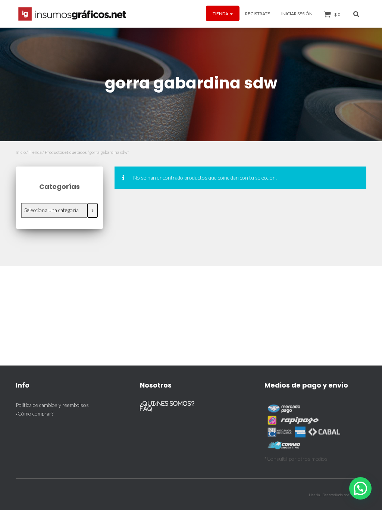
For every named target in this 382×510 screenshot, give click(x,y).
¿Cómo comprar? (34, 413)
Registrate (257, 13)
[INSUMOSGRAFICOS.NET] (73, 13)
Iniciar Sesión (297, 13)
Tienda (221, 13)
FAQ (146, 408)
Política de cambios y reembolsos (52, 405)
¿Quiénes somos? (167, 403)
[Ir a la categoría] (92, 210)
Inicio (21, 152)
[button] (231, 13)
